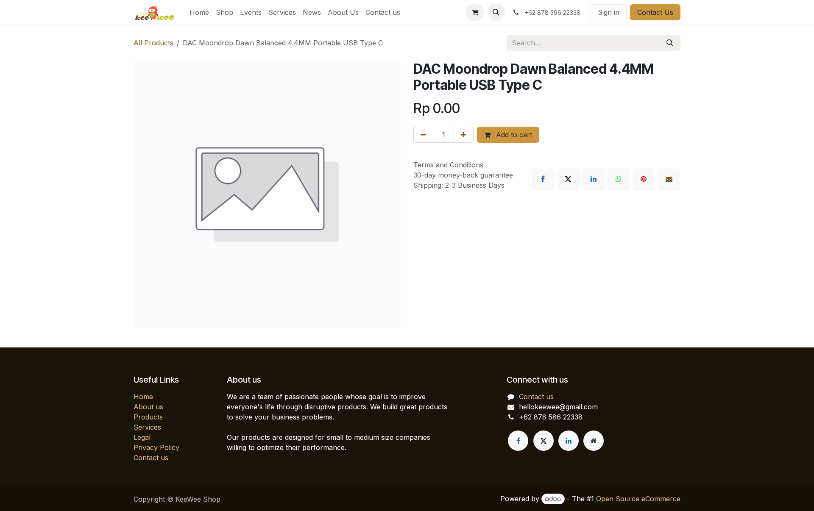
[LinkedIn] (593, 179)
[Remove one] (423, 135)
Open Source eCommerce (638, 498)
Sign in (608, 12)
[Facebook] (543, 179)
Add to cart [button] (513, 135)
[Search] (669, 43)
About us (148, 407)
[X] (568, 179)
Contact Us (655, 12)
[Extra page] (593, 440)
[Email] (669, 179)
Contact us (151, 457)
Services (147, 427)
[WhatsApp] (618, 179)
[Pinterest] (643, 179)
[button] (496, 12)
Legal (142, 437)
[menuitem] (199, 12)
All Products (153, 43)
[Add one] (464, 135)
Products (148, 417)
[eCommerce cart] (475, 12)
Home (143, 396)
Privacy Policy (156, 447)
